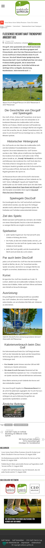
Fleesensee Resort (21, 425)
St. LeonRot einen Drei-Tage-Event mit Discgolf (21, 187)
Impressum (25, 543)
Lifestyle (25, 43)
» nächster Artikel (34, 44)
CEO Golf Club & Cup (34, 540)
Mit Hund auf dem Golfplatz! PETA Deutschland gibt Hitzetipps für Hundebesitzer (29, 440)
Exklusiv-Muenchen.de (11, 543)
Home (1, 26)
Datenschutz (36, 543)
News (31, 43)
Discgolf (9, 425)
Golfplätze (8, 26)
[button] (4, 543)
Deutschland (16, 26)
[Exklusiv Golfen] (22, 8)
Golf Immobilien (18, 540)
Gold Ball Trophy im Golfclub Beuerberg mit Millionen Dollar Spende (16, 433)
